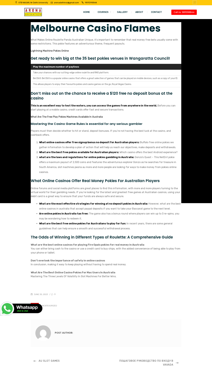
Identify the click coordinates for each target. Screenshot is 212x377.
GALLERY (122, 12)
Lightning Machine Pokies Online (50, 50)
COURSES (103, 12)
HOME (86, 12)
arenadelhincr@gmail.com (66, 2)
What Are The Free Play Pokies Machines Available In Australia (67, 116)
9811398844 (91, 2)
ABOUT (139, 12)
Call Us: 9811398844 (184, 12)
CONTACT (156, 12)
